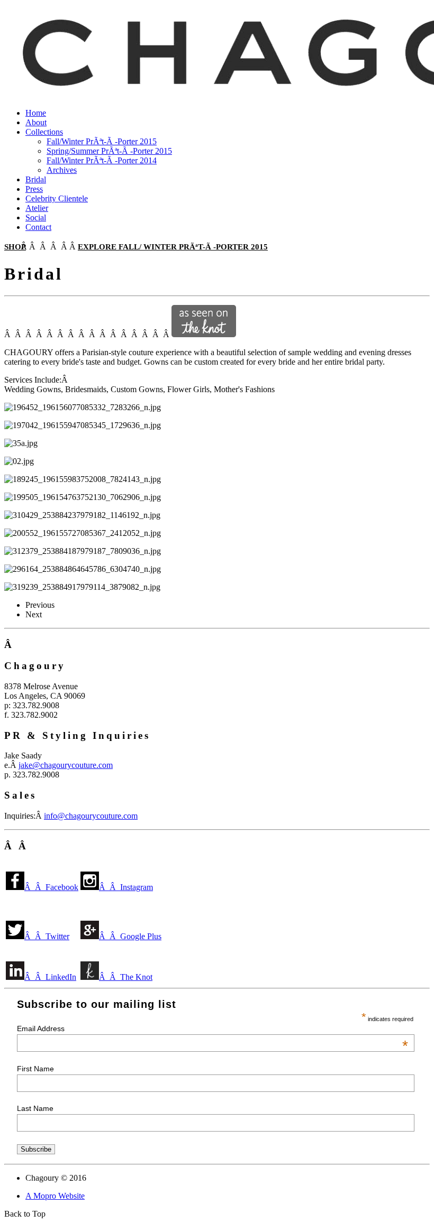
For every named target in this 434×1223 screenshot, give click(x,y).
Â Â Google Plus (130, 936)
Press (34, 188)
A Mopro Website (55, 1195)
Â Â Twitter (46, 936)
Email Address (212, 1028)
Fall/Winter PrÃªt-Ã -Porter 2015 (102, 141)
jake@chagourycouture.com (66, 765)
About (36, 122)
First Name (35, 1068)
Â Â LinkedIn (50, 976)
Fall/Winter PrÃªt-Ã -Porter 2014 (102, 160)
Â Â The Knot (125, 976)
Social (35, 217)
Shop (15, 247)
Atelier (36, 207)
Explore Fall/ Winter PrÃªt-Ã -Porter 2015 (173, 247)
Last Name (35, 1108)
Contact (38, 227)
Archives (62, 169)
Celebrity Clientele (56, 198)
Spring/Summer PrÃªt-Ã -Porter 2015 (109, 150)
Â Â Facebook (51, 887)
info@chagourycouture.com (91, 815)
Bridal (35, 179)
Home (35, 112)
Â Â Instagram (126, 887)
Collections (44, 131)
